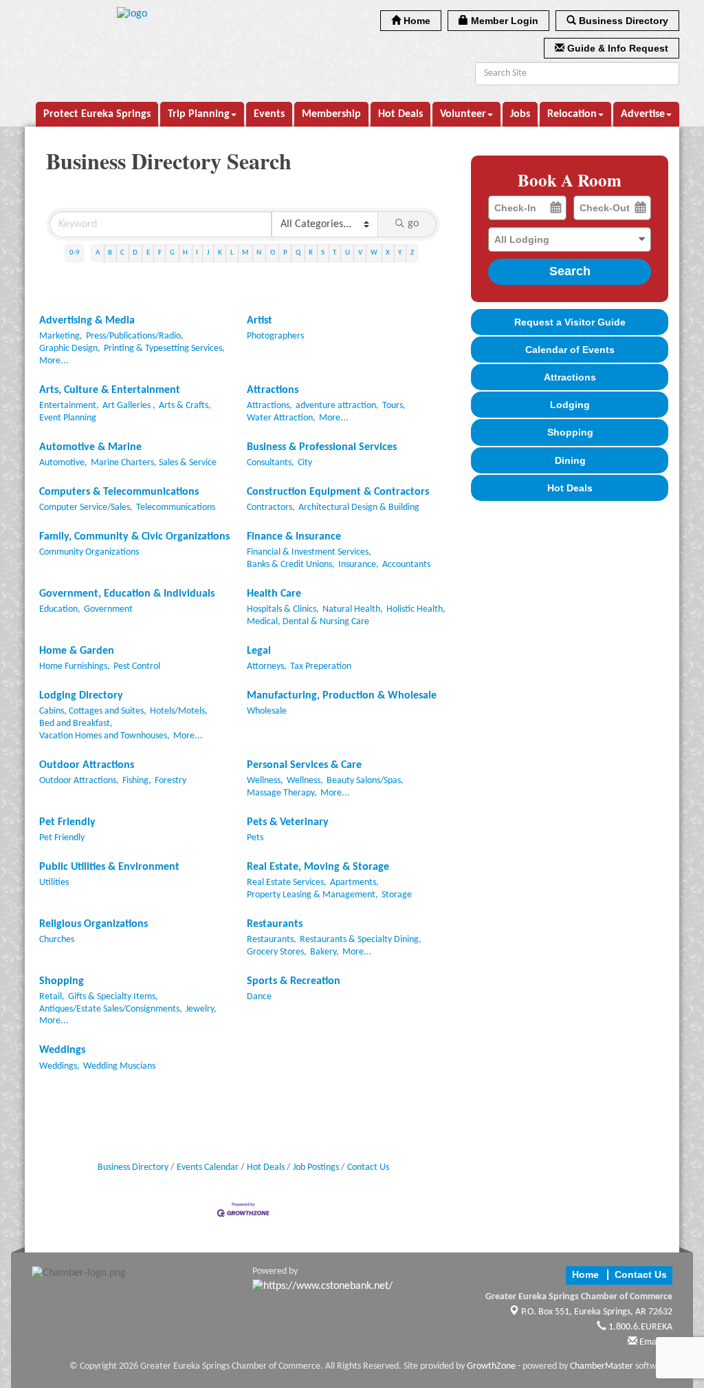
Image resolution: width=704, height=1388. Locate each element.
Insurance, (358, 564)
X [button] (388, 253)
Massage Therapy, (282, 793)
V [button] (360, 253)
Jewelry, (201, 1009)
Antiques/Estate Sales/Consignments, (110, 1009)
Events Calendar (208, 1167)
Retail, (52, 996)
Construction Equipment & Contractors (338, 492)
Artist (259, 320)
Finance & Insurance (294, 536)
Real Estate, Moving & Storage (318, 867)
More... (54, 360)
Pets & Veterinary (288, 822)
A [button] (98, 253)
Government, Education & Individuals (126, 593)
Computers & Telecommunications (119, 492)
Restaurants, (271, 939)
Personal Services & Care (304, 765)
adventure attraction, (337, 405)
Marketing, (60, 336)
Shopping (61, 981)
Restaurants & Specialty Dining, (360, 939)
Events (269, 114)
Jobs (520, 114)
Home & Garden (76, 650)
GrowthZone (491, 1366)
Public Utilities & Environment (109, 867)
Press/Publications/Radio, (135, 336)
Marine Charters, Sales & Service (154, 462)
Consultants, (270, 462)
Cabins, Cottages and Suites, (92, 711)
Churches (56, 939)
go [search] (413, 223)
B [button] (110, 253)
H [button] (185, 253)
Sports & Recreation (293, 981)
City (305, 462)
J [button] (208, 253)
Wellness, (265, 780)
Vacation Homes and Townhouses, (104, 736)
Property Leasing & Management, (312, 894)
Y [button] (400, 253)
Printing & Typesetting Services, (164, 348)
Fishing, (136, 780)
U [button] (347, 253)
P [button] (285, 253)
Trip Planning (199, 114)
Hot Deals (400, 114)
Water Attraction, (281, 418)
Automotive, (63, 462)
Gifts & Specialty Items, (113, 996)
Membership (331, 114)
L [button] (232, 253)
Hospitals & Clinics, (283, 609)
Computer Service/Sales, (86, 507)
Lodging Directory (81, 695)
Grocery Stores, (277, 952)
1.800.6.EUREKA (639, 1327)
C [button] (122, 253)
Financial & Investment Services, (309, 552)
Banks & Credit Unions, (291, 564)
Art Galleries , (128, 405)
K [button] (220, 253)
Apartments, (354, 882)
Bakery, (324, 952)
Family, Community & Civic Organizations (134, 536)
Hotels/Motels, (179, 711)
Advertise (643, 114)
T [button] (334, 253)
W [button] (374, 253)
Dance (259, 996)
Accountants (406, 564)
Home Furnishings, (74, 666)
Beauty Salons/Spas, (365, 780)
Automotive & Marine (90, 447)
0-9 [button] (74, 253)
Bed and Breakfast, (76, 723)
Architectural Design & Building (358, 507)
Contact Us (368, 1167)
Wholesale (267, 711)
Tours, (394, 405)
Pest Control (136, 666)
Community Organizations (89, 552)
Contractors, (271, 507)
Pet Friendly (67, 822)
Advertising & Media (87, 320)
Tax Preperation (320, 666)
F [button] (160, 253)
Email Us (654, 1342)
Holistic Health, (416, 609)
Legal (259, 650)
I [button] (197, 253)
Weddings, (59, 1066)
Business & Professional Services (322, 447)
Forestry (170, 780)
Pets (255, 837)
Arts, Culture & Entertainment (109, 390)
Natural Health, (352, 609)
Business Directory (133, 1167)
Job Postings (316, 1167)
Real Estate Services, (287, 882)
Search (570, 271)
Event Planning (67, 418)
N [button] (258, 253)
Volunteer (463, 114)
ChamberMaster (601, 1366)
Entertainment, (69, 405)
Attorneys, (267, 666)
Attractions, (269, 405)
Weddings (62, 1050)
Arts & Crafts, (185, 405)
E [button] (148, 253)
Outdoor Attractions (86, 765)
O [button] (272, 253)
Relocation (572, 114)
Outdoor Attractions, (79, 780)
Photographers (275, 336)
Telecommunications (175, 507)
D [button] (135, 253)
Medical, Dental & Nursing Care (308, 621)
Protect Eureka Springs (97, 114)
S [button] (322, 253)
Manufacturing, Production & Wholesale (342, 695)
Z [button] (412, 253)
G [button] (172, 253)
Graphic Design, (69, 348)
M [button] (245, 253)
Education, (59, 609)
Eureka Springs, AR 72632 (596, 1312)
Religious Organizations (93, 924)
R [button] (311, 253)
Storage (397, 894)
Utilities (54, 882)
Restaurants (274, 924)
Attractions (272, 390)
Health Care (274, 593)
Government (108, 609)
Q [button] (298, 253)
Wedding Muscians (119, 1066)
